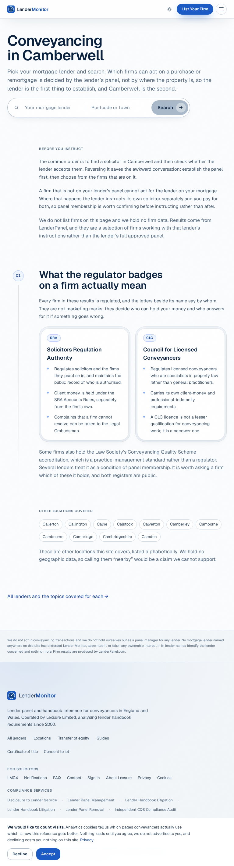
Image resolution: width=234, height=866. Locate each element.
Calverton (151, 524)
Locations (42, 738)
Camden (149, 536)
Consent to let (56, 751)
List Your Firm (195, 9)
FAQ (57, 777)
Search (170, 107)
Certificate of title (22, 751)
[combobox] (52, 108)
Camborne (208, 524)
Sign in (93, 777)
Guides (103, 738)
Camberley (180, 524)
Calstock (125, 524)
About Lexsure (119, 777)
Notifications (35, 777)
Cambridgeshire (117, 536)
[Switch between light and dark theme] (169, 9)
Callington (78, 524)
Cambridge (83, 536)
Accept (48, 854)
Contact (74, 777)
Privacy (144, 777)
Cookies (164, 777)
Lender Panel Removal (85, 809)
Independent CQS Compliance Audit (145, 809)
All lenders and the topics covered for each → (57, 596)
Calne (102, 524)
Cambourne (53, 536)
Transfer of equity (73, 738)
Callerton (51, 524)
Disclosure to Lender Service (32, 800)
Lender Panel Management (91, 800)
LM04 (12, 777)
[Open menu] (221, 9)
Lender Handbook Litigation (149, 800)
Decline (19, 854)
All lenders (16, 738)
